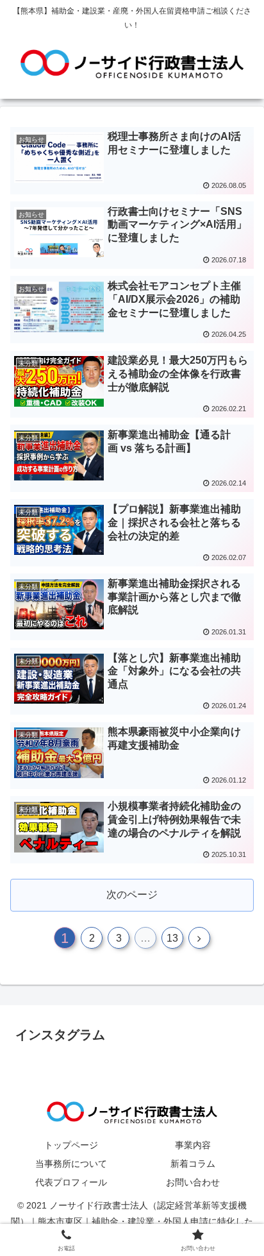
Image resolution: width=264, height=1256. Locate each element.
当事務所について (71, 1163)
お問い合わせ (193, 1182)
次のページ (132, 894)
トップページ (71, 1145)
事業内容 (193, 1145)
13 (172, 938)
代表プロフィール (71, 1182)
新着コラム (192, 1163)
